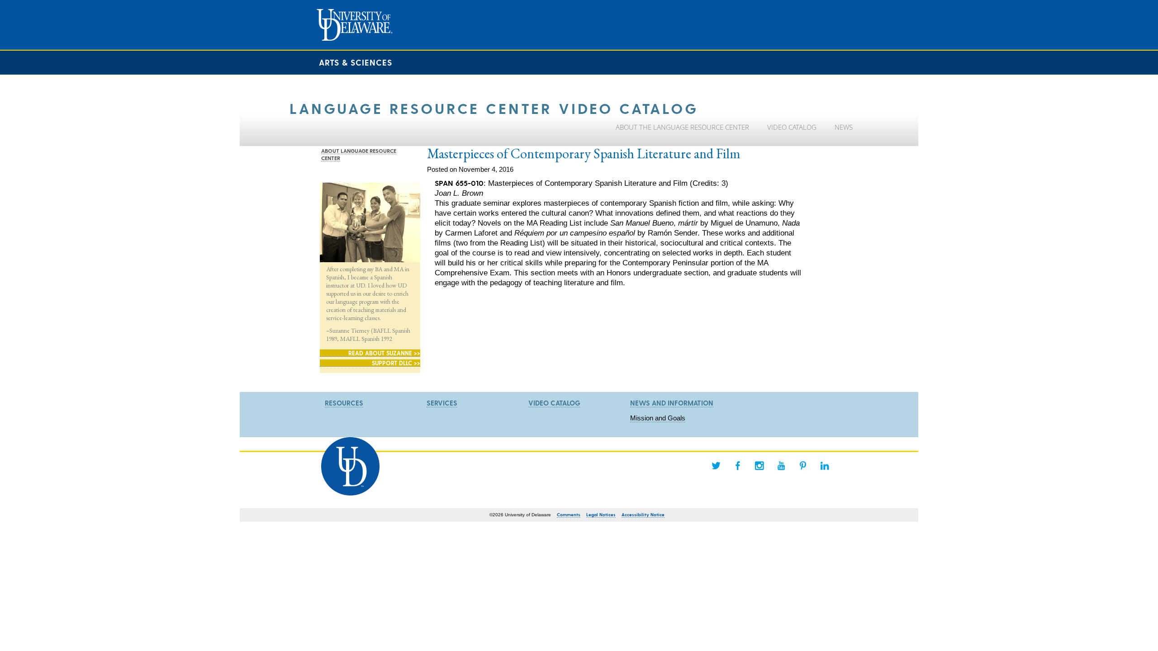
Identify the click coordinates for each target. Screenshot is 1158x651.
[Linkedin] (825, 466)
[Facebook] (738, 466)
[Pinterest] (803, 466)
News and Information (671, 403)
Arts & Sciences (355, 62)
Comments (568, 514)
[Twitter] (716, 466)
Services (442, 403)
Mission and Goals (657, 418)
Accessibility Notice (643, 514)
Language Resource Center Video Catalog (494, 108)
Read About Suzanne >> (384, 352)
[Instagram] (759, 466)
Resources (344, 403)
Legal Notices (601, 514)
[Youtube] (781, 466)
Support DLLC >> (396, 362)
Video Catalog (554, 403)
